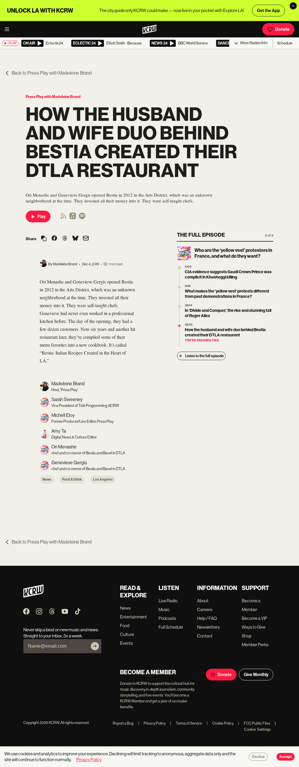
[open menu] (8, 29)
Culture (127, 634)
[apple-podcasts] (72, 218)
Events (126, 643)
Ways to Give (253, 627)
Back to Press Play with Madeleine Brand (52, 73)
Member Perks (255, 644)
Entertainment (133, 616)
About (202, 600)
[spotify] (82, 218)
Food (124, 625)
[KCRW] (33, 596)
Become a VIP (254, 618)
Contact (205, 635)
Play (41, 216)
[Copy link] (44, 238)
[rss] (63, 218)
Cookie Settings (257, 729)
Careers (204, 609)
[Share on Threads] (65, 238)
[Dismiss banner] (293, 5)
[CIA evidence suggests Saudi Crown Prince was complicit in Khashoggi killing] (179, 267)
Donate (282, 29)
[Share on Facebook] (54, 238)
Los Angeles (103, 479)
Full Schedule (171, 627)
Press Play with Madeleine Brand (53, 96)
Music (164, 609)
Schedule (285, 43)
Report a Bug (123, 723)
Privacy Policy (152, 723)
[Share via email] (86, 239)
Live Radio (168, 600)
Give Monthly (256, 674)
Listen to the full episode (204, 356)
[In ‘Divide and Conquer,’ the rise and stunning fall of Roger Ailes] (179, 306)
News (46, 479)
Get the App (268, 10)
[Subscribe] (95, 646)
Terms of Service (186, 723)
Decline (258, 756)
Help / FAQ (207, 618)
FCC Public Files (254, 723)
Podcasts (167, 618)
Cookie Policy (220, 723)
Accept (285, 756)
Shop (246, 635)
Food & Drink (72, 479)
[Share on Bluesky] (75, 238)
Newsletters (208, 627)
